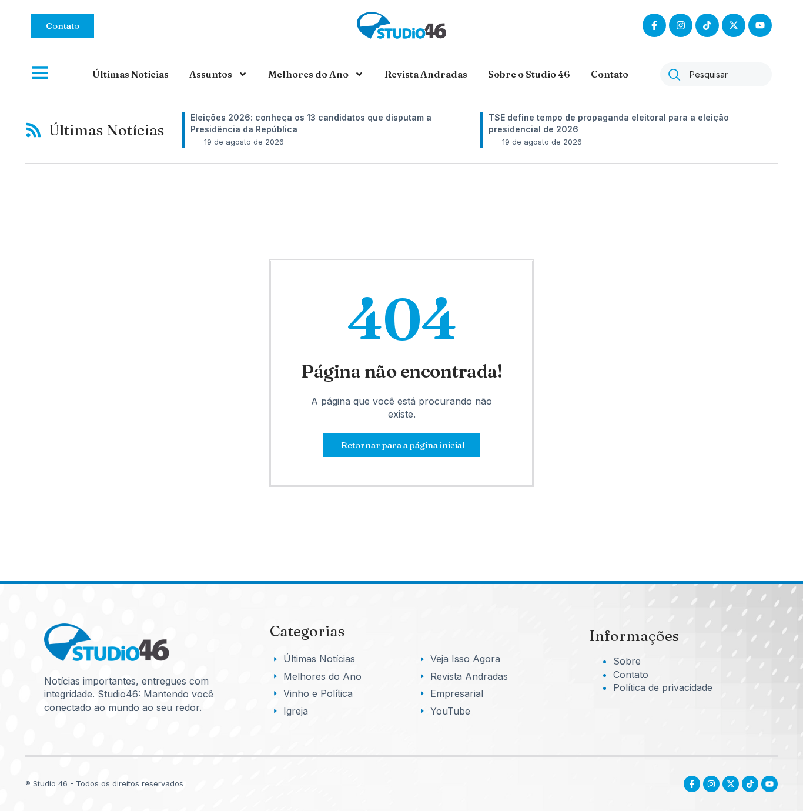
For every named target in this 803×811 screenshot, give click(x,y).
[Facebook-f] (654, 25)
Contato (609, 74)
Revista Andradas (425, 74)
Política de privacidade (662, 687)
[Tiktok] (707, 25)
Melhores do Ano (308, 74)
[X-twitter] (733, 25)
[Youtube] (769, 784)
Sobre (627, 661)
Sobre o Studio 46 (529, 74)
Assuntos (210, 74)
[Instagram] (680, 25)
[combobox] (716, 74)
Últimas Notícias (130, 74)
